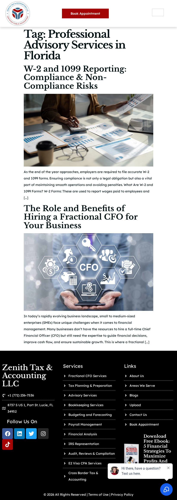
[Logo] (7, 444)
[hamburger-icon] (158, 12)
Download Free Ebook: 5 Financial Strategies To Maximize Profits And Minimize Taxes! (157, 453)
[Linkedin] (19, 433)
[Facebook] (7, 433)
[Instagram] (43, 433)
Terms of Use (98, 494)
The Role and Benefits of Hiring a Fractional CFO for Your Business (80, 217)
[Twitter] (31, 433)
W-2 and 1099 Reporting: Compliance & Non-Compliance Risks (75, 77)
